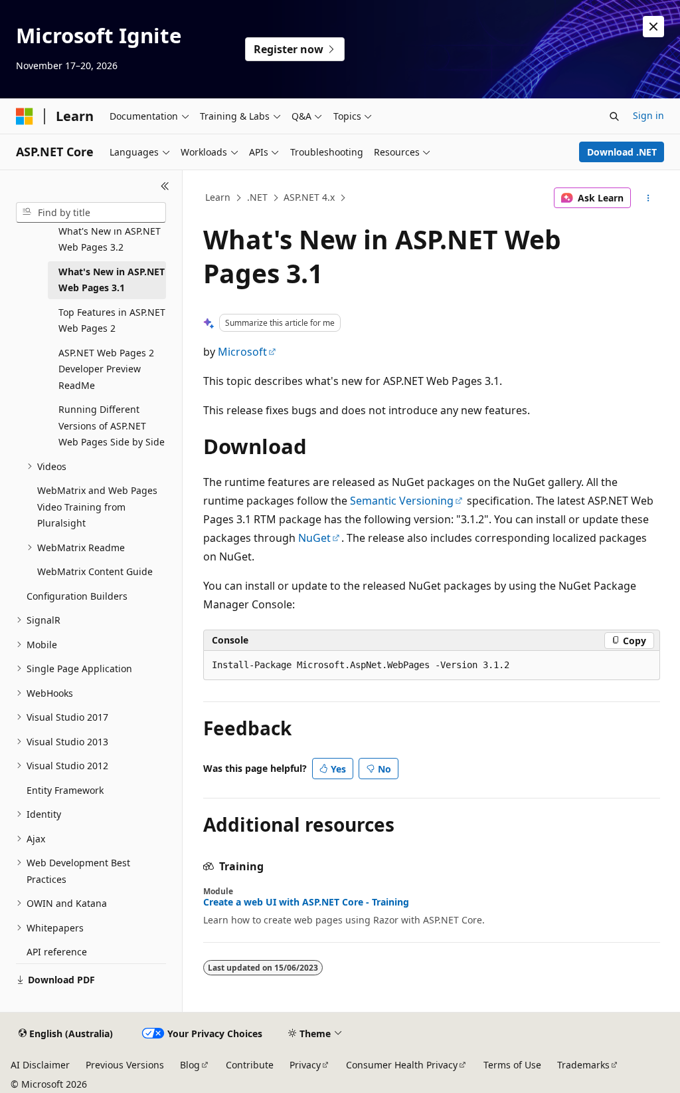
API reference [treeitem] (57, 951)
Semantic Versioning (402, 500)
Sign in (648, 115)
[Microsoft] (24, 116)
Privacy (305, 1064)
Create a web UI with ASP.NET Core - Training (306, 902)
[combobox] (91, 212)
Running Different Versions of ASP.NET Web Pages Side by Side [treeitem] (111, 425)
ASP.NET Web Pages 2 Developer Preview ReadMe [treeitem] (106, 369)
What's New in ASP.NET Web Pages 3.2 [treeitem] (109, 239)
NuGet (314, 538)
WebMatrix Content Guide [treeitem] (95, 571)
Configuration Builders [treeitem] (77, 596)
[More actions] (647, 198)
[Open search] (614, 116)
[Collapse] (165, 186)
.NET (257, 197)
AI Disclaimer (40, 1064)
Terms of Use (512, 1064)
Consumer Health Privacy (402, 1064)
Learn (217, 197)
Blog (190, 1064)
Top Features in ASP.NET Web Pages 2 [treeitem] (111, 320)
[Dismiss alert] (653, 26)
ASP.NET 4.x (309, 197)
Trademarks (583, 1064)
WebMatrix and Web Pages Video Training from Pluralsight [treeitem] (97, 506)
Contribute (250, 1064)
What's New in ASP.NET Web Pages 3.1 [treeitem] (111, 280)
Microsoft (242, 351)
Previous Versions (125, 1064)
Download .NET (622, 152)
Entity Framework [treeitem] (65, 790)
